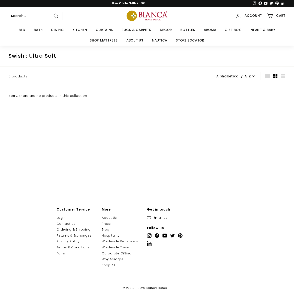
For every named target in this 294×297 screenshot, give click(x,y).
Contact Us (66, 224)
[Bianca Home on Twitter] (172, 235)
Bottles (187, 30)
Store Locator (190, 40)
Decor (166, 30)
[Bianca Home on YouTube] (164, 235)
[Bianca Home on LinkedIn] (149, 243)
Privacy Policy (68, 241)
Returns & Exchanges (74, 235)
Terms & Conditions (73, 247)
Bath (38, 30)
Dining (57, 30)
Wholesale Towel (116, 247)
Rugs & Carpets (136, 30)
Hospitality (110, 235)
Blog (105, 229)
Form (61, 253)
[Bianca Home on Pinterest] (180, 235)
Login (61, 217)
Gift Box (233, 30)
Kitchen (80, 30)
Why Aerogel (112, 259)
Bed (22, 30)
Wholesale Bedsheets (120, 241)
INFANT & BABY (262, 30)
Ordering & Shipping (73, 229)
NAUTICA (159, 40)
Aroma (210, 30)
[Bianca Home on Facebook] (157, 235)
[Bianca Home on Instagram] (149, 235)
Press (106, 224)
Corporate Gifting (117, 253)
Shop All (108, 265)
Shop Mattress (104, 40)
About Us (134, 40)
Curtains (104, 30)
